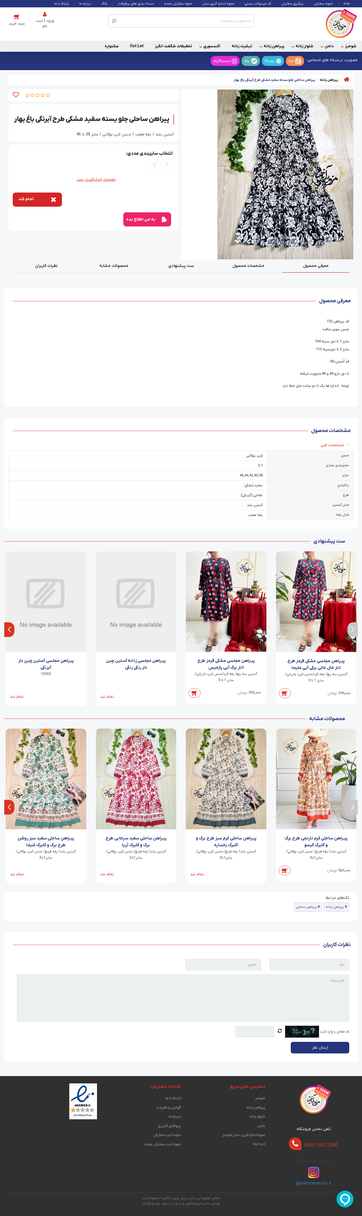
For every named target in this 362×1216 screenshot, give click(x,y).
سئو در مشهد (171, 1203)
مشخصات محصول (248, 266)
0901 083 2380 (321, 1145)
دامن (329, 46)
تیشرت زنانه (242, 46)
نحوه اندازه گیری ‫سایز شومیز (243, 1135)
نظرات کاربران (46, 266)
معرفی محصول (316, 266)
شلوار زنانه (304, 46)
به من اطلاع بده (141, 219)
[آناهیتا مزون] (339, 24)
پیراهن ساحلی (306, 907)
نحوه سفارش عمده (178, 3)
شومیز (350, 46)
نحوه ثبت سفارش (167, 1135)
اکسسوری (211, 46)
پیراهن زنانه (274, 46)
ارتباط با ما (61, 3)
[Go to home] (346, 79)
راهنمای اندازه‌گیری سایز (96, 179)
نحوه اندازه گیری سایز (218, 3)
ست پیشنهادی (181, 266)
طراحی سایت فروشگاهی (203, 1203)
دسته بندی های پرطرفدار (136, 3)
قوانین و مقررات (168, 1107)
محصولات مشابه (113, 266)
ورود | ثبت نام (45, 23)
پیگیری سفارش (292, 3)
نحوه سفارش (323, 3)
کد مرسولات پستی (258, 3)
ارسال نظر (320, 1047)
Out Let (137, 46)
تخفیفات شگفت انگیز (173, 46)
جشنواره (111, 46)
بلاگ (104, 3)
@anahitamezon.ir (313, 1183)
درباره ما (85, 3)
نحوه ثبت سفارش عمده (162, 1144)
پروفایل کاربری (169, 1126)
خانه (346, 3)
